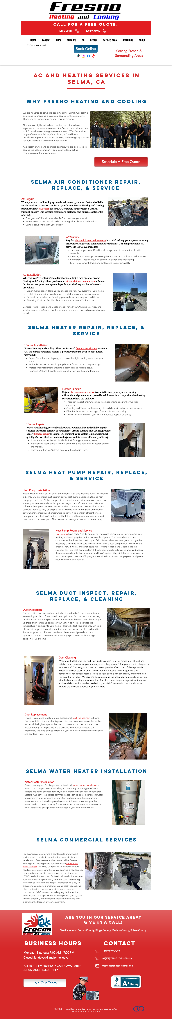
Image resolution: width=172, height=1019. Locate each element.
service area (122, 917)
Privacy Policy (94, 1011)
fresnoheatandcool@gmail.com (117, 965)
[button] (83, 40)
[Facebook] (88, 56)
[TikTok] (78, 56)
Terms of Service (79, 1011)
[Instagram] (83, 56)
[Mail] (97, 966)
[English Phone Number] (77, 31)
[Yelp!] (94, 56)
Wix (115, 1009)
